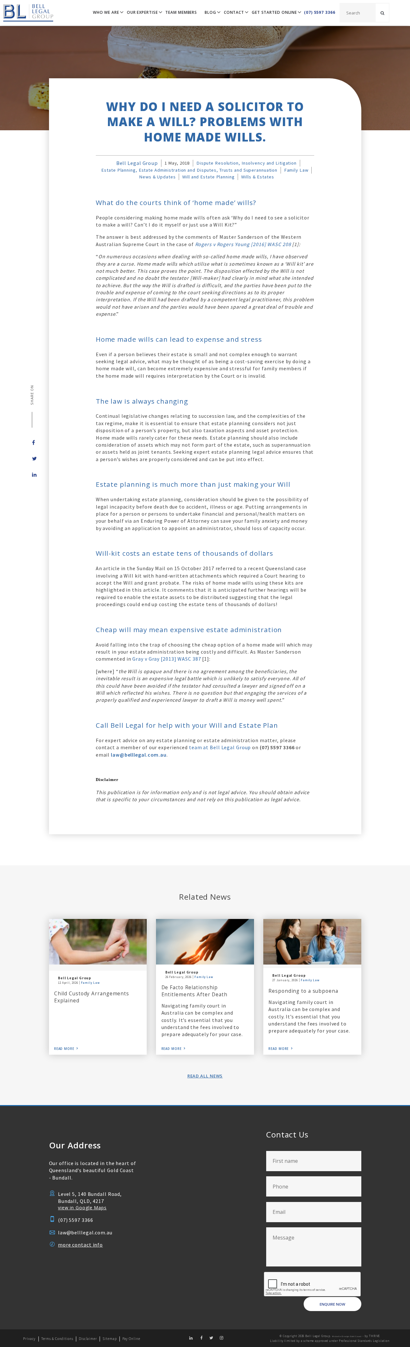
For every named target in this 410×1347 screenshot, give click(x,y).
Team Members (181, 12)
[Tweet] (32, 458)
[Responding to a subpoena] (312, 942)
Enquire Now (332, 1304)
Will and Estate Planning (208, 177)
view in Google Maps (82, 1208)
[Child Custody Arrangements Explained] (98, 942)
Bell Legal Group (137, 163)
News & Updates (157, 177)
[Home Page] (26, 12)
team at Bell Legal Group (220, 747)
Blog (210, 12)
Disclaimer (88, 1338)
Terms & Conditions (57, 1338)
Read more (64, 1049)
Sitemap (109, 1338)
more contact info (80, 1244)
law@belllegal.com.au (85, 1232)
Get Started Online (274, 12)
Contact (234, 12)
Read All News (205, 1076)
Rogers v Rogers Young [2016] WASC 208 (243, 244)
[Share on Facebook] (32, 442)
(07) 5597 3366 (319, 12)
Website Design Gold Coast (346, 1336)
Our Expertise (142, 12)
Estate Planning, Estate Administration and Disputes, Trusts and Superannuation (189, 170)
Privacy (29, 1338)
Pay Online (131, 1338)
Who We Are (106, 12)
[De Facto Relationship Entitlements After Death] (205, 942)
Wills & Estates (257, 177)
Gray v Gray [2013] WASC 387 (166, 659)
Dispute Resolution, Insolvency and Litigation (246, 163)
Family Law (296, 170)
